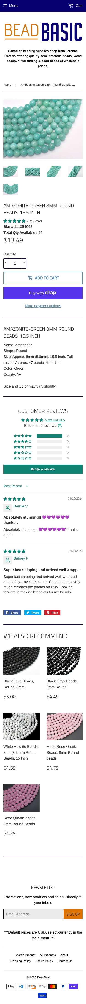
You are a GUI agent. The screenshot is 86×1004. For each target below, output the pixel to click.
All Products (48, 955)
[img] (14, 499)
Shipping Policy (20, 961)
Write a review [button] (43, 469)
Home (7, 84)
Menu (13, 6)
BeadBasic (44, 977)
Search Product (25, 955)
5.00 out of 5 (55, 420)
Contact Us (65, 961)
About (64, 955)
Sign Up (73, 914)
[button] (14, 221)
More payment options (43, 306)
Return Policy (44, 961)
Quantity (9, 254)
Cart (79, 6)
